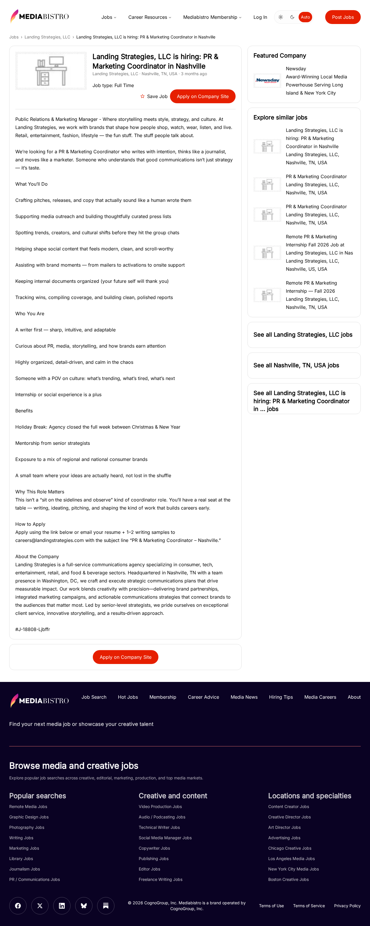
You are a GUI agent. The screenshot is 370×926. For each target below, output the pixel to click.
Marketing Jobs (24, 848)
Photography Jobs (26, 827)
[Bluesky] (83, 905)
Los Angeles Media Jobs (291, 858)
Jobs (106, 17)
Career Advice (203, 697)
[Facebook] (18, 905)
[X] (40, 905)
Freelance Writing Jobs (160, 879)
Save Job (157, 96)
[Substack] (105, 905)
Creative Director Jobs (289, 816)
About (354, 697)
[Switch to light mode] (280, 17)
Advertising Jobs (284, 837)
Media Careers (320, 697)
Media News (244, 697)
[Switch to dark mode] (292, 17)
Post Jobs (343, 17)
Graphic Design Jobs (29, 816)
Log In (260, 17)
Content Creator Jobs (288, 806)
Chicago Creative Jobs (289, 848)
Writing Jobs (21, 837)
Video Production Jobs (160, 806)
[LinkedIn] (62, 905)
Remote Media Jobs (28, 806)
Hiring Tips (281, 697)
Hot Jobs (128, 697)
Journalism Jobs (24, 868)
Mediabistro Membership (210, 17)
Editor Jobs (149, 868)
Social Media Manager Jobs (165, 837)
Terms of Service (309, 905)
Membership (162, 697)
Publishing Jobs (154, 858)
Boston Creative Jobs (288, 879)
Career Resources (147, 17)
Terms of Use (271, 905)
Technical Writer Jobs (159, 827)
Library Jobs (21, 858)
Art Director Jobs (284, 827)
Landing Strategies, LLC (47, 36)
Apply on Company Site (203, 96)
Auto (305, 16)
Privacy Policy (347, 905)
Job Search (94, 697)
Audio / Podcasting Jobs (162, 816)
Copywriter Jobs (154, 848)
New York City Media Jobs (293, 868)
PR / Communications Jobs (34, 879)
